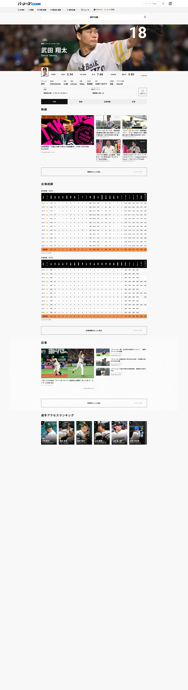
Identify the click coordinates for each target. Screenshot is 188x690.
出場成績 (107, 101)
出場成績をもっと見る (94, 330)
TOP (54, 101)
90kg (82, 83)
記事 (133, 101)
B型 (111, 83)
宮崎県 (90, 83)
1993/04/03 (55, 83)
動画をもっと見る (94, 172)
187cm (74, 83)
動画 (80, 101)
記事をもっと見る (94, 403)
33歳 (66, 83)
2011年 (119, 83)
